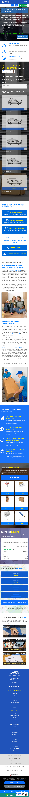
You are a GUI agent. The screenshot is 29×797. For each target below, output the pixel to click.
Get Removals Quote (22, 36)
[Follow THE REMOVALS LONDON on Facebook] (9, 686)
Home (3, 262)
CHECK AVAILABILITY (14, 213)
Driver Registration (14, 750)
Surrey (14, 713)
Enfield (14, 722)
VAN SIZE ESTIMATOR (14, 221)
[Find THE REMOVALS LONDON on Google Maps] (14, 686)
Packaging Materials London (14, 760)
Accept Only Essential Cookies (14, 786)
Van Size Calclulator (14, 734)
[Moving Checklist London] (14, 631)
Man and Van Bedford (14, 758)
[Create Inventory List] (14, 644)
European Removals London (14, 755)
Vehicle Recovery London (14, 763)
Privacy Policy (22, 779)
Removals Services (9, 262)
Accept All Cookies (14, 782)
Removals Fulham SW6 (18, 262)
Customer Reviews (15, 698)
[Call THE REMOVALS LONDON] (16, 5)
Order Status (14, 737)
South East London (14, 715)
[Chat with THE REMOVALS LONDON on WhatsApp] (7, 795)
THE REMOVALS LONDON (19, 766)
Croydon (14, 717)
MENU (25, 2)
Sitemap (14, 707)
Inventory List (14, 739)
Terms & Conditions (14, 702)
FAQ (14, 695)
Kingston (14, 726)
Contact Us (14, 693)
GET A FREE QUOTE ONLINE (15, 791)
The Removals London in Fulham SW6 (12, 347)
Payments (14, 741)
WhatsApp (24, 5)
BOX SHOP (14, 477)
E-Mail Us (15, 682)
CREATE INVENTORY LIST (14, 230)
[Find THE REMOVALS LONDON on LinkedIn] (18, 686)
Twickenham (14, 719)
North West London (14, 724)
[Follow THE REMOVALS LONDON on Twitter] (12, 686)
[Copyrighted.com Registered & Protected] (14, 776)
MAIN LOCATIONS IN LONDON (14, 602)
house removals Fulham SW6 (13, 333)
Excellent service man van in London (11, 540)
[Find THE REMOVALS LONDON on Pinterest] (16, 686)
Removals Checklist (14, 743)
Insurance (14, 704)
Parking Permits (14, 746)
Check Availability (14, 732)
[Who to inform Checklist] (14, 658)
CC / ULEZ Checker (14, 748)
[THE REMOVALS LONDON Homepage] (5, 2)
